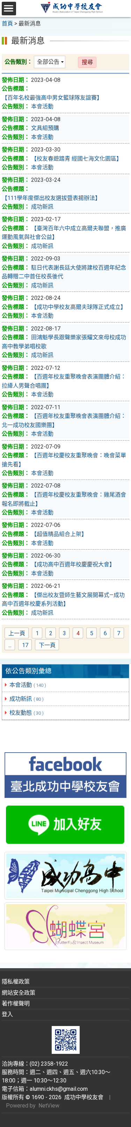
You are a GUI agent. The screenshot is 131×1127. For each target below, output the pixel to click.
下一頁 (47, 645)
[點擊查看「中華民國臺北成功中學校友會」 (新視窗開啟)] (65, 775)
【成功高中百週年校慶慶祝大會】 (73, 564)
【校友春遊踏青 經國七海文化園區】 (76, 158)
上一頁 (16, 633)
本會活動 (27, 685)
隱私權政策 (16, 981)
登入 (7, 1014)
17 (27, 646)
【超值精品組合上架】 (59, 534)
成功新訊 (26, 698)
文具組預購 (45, 128)
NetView (48, 1105)
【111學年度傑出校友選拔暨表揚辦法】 (51, 198)
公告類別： (18, 62)
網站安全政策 (18, 992)
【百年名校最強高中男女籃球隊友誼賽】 (52, 97)
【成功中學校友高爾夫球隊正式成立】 (78, 307)
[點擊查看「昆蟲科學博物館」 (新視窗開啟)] (65, 926)
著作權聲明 (16, 1003)
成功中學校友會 (82, 1097)
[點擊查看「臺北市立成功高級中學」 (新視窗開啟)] (65, 875)
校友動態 (26, 712)
